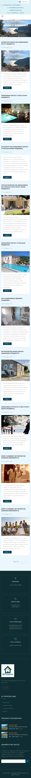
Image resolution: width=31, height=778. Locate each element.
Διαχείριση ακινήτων (8, 708)
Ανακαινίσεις (6, 702)
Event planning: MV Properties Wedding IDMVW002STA (13, 510)
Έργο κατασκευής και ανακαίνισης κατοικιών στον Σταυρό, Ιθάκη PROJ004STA (14, 187)
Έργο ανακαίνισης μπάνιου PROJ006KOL (11, 299)
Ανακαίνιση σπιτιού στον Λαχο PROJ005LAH (13, 244)
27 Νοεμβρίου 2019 (7, 47)
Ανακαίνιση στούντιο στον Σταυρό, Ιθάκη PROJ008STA (15, 408)
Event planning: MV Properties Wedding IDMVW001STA (13, 457)
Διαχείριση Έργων (7, 705)
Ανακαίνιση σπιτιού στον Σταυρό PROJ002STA (14, 96)
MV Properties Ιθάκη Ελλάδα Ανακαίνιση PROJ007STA (12, 352)
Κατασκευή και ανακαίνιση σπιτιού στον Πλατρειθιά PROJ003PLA (14, 147)
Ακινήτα (5, 711)
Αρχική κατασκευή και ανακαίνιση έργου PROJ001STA (14, 43)
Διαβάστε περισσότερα (15, 645)
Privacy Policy (6, 773)
